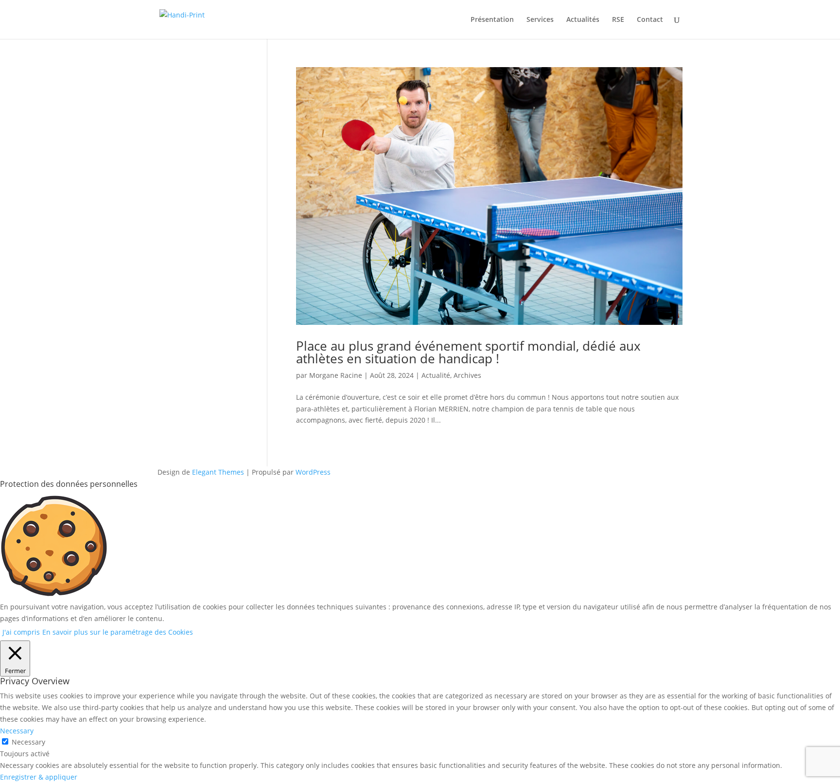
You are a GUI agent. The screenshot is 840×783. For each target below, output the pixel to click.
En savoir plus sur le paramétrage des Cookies (117, 632)
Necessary (28, 742)
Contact (650, 20)
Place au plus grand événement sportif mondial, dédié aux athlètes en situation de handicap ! (468, 352)
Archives (467, 375)
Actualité (435, 375)
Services (540, 20)
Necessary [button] (17, 730)
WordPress (313, 472)
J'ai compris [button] (21, 632)
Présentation (492, 20)
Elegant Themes (218, 472)
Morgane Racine (335, 375)
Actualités (582, 20)
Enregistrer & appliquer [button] (38, 777)
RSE (618, 20)
